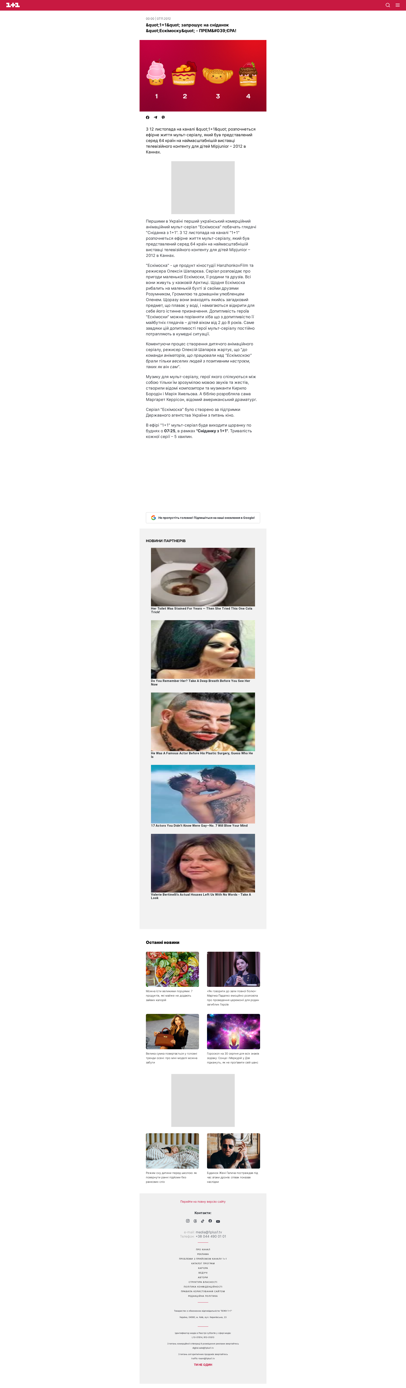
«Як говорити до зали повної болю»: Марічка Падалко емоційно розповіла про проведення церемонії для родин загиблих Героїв (233, 997)
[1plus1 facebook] (210, 1221)
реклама (203, 1254)
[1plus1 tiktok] (202, 1221)
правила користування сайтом (203, 1291)
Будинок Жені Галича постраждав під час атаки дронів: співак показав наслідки (232, 1177)
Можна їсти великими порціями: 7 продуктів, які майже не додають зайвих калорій (169, 995)
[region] (203, 187)
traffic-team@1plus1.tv (203, 1358)
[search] (387, 5)
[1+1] (13, 5)
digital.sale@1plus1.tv (203, 1348)
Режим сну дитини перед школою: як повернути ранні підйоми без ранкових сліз (171, 1177)
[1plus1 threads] (195, 1221)
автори (203, 1277)
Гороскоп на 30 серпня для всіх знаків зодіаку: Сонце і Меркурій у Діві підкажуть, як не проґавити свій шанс (233, 1058)
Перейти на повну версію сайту (203, 1201)
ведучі (203, 1272)
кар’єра (203, 1268)
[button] (398, 5)
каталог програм (203, 1263)
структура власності (203, 1282)
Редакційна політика (203, 1296)
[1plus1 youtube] (218, 1221)
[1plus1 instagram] (187, 1221)
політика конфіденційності (203, 1286)
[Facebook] (147, 118)
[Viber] (163, 118)
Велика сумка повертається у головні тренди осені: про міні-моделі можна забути (171, 1058)
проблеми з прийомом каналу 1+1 (203, 1258)
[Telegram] (155, 118)
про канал (203, 1249)
